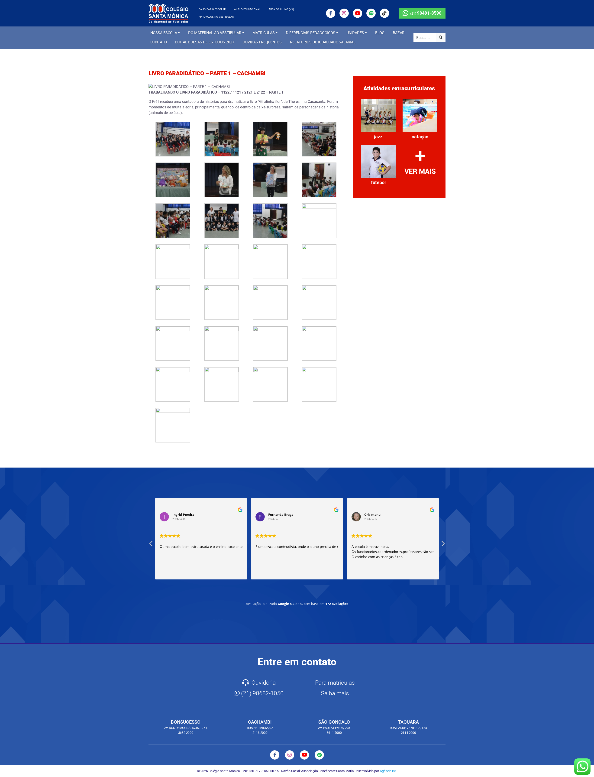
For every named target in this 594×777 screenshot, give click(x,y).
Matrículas (263, 33)
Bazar (398, 33)
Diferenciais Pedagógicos (310, 33)
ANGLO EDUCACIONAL (247, 9)
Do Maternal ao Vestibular (214, 33)
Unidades (355, 33)
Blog (379, 33)
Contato (158, 42)
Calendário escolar (212, 9)
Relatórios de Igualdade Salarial (322, 42)
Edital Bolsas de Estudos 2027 (204, 42)
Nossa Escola (163, 33)
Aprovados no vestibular (216, 16)
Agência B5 (388, 771)
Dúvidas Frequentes (262, 42)
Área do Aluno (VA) (281, 9)
